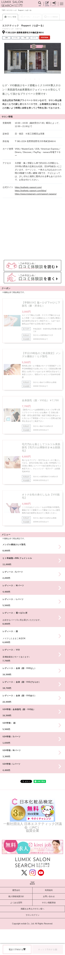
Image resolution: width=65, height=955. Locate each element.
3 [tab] (34, 79)
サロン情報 (11, 17)
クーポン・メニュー (32, 17)
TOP (3, 10)
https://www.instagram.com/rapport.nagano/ (36, 194)
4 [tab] (39, 79)
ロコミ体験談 (52, 17)
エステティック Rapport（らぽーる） (19, 10)
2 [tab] (30, 79)
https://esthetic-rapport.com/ (28, 187)
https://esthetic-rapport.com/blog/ (30, 190)
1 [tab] (25, 79)
